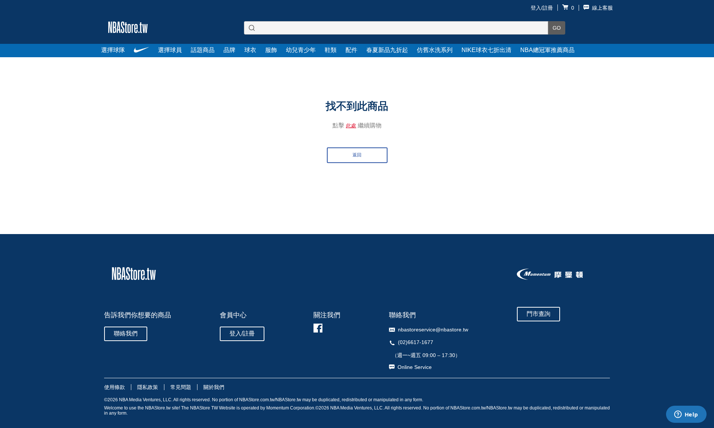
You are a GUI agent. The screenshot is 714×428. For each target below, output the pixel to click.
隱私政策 (147, 387)
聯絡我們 (126, 333)
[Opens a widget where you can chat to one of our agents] (686, 415)
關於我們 (213, 387)
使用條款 (114, 387)
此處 (351, 125)
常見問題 (180, 387)
